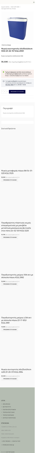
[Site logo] (17, 2)
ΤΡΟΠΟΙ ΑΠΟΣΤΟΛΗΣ (9, 412)
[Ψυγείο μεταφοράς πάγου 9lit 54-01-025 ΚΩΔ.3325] (17, 148)
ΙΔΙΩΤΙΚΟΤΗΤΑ (7, 407)
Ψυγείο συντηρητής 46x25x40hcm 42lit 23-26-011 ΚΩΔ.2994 (16, 370)
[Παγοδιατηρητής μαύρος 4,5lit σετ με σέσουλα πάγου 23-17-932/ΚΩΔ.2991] (17, 299)
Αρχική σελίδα (5, 7)
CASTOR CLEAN (10, 452)
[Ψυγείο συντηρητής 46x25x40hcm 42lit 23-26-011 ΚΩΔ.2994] (17, 347)
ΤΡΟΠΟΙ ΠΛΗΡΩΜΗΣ (8, 415)
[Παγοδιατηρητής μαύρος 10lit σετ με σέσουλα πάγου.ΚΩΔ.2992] (17, 254)
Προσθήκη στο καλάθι (17, 91)
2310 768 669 (6, 441)
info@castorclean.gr (8, 445)
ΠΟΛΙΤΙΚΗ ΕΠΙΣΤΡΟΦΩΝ (9, 409)
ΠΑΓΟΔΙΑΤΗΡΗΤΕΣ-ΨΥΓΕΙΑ (8, 9)
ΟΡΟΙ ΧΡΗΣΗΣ (6, 404)
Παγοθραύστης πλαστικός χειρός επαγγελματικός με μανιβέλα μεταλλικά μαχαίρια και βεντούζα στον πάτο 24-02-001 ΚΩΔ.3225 (16, 226)
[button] (9, 180)
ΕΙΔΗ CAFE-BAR (15, 7)
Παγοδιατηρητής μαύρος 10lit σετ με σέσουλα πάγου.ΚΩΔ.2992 (17, 276)
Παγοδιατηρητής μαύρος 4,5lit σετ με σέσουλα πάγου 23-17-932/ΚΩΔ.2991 (16, 320)
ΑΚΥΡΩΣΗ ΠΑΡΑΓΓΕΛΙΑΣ (9, 418)
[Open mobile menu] (1, 2)
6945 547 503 (16, 441)
